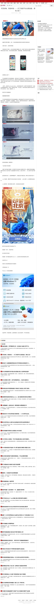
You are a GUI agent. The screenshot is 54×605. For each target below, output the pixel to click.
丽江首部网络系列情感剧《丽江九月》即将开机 (13, 582)
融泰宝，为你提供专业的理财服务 (10, 473)
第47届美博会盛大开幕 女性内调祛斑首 (46, 83)
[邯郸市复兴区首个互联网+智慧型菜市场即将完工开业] (41, 58)
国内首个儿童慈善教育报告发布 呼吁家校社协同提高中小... (16, 363)
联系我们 (27, 600)
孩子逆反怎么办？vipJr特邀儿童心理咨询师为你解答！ (15, 498)
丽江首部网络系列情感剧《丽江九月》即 (45, 24)
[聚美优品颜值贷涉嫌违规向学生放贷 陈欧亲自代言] (49, 58)
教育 (30, 3)
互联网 (42, 3)
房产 (46, 3)
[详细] (8, 349)
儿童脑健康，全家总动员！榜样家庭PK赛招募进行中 (14, 405)
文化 (27, 3)
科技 (34, 3)
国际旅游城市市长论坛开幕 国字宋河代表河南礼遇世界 (15, 506)
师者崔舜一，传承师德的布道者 (43, 26)
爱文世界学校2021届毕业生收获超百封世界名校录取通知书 (16, 422)
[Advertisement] (44, 13)
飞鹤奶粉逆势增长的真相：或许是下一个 (46, 89)
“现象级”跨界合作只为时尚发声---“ (45, 81)
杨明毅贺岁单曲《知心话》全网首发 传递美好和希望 (14, 566)
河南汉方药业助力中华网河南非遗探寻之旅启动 (13, 549)
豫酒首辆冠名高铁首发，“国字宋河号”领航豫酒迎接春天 (15, 540)
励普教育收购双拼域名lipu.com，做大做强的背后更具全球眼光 (16, 397)
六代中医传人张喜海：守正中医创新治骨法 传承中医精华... (16, 439)
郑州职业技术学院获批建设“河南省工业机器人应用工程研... (16, 388)
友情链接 (34, 600)
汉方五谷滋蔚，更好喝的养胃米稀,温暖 (45, 30)
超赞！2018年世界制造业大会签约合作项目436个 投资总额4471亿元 (18, 515)
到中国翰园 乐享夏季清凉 (8, 523)
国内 (11, 3)
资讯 (8, 3)
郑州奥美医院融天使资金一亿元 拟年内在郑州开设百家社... (16, 557)
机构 (5, 3)
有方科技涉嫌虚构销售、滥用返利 (45, 86)
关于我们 (19, 600)
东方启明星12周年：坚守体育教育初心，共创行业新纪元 (15, 380)
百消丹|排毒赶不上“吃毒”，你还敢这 (44, 29)
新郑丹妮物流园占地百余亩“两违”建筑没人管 (12, 532)
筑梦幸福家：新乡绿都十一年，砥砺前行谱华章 (13, 490)
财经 (18, 3)
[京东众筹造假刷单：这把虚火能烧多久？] (49, 51)
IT (39, 3)
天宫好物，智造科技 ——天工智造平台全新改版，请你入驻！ (16, 354)
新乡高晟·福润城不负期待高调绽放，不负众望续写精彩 (15, 456)
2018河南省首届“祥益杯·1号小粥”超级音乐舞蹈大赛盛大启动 (16, 447)
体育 (24, 3)
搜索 (51, 5)
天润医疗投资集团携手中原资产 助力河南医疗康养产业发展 (16, 591)
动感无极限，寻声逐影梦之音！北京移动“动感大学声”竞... (15, 346)
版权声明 (31, 600)
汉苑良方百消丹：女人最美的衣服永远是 (45, 27)
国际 (15, 3)
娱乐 (21, 3)
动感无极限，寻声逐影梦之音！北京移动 (46, 80)
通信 (37, 3)
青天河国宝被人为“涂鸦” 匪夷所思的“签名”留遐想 (14, 574)
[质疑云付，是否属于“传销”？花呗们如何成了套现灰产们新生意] (41, 50)
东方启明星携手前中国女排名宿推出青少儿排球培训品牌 (15, 371)
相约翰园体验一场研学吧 (8, 481)
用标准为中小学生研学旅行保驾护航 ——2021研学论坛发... (16, 414)
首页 (2, 3)
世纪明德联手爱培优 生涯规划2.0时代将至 (12, 430)
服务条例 (23, 600)
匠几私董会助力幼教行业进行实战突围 (11, 464)
